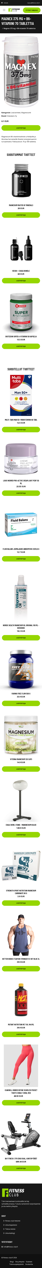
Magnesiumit (26, 113)
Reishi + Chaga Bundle (21, 271)
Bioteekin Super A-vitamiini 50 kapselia (21, 336)
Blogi (12, 1262)
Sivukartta (29, 1264)
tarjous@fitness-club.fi (33, 3)
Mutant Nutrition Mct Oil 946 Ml (21, 1024)
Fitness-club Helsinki (12, 1221)
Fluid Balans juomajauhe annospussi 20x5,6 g (21, 549)
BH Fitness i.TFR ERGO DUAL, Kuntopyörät (21, 1158)
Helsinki (6, 3)
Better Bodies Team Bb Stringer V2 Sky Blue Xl (21, 959)
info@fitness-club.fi (11, 1247)
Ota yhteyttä (19, 1262)
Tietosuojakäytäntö (16, 1264)
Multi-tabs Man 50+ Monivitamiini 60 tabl (21, 419)
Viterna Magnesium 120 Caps (21, 759)
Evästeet (29, 1262)
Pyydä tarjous (32, 10)
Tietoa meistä (10, 1229)
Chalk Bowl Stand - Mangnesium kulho (21, 825)
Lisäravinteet (16, 113)
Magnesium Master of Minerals (21, 205)
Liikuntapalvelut (11, 1225)
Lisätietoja (21, 128)
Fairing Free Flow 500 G (21, 693)
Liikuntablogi (10, 1233)
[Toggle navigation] (4, 10)
